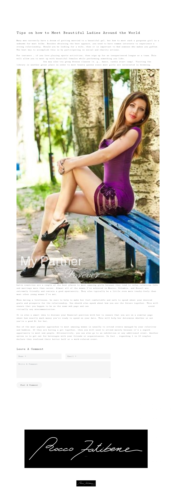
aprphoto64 (87, 466)
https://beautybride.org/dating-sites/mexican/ (118, 306)
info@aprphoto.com (86, 460)
